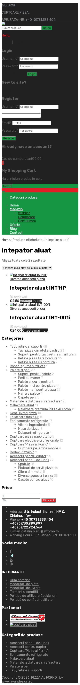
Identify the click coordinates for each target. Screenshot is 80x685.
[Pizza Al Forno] (21, 24)
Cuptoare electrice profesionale (34, 440)
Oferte (15, 225)
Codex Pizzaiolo (22, 452)
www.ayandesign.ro (17, 681)
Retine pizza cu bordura (36, 362)
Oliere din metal (30, 472)
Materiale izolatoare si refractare (35, 401)
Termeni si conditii (24, 592)
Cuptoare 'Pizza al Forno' (29, 444)
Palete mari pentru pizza (37, 390)
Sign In (7, 42)
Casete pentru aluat (33, 480)
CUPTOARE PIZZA (15, 12)
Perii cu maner (29, 378)
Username (10, 59)
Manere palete (29, 393)
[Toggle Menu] (3, 191)
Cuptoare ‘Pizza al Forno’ (29, 651)
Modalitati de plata (24, 584)
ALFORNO (9, 5)
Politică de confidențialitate (31, 600)
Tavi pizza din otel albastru (38, 350)
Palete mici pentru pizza (36, 386)
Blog (13, 229)
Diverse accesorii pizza (27, 279)
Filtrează (48, 500)
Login (58, 146)
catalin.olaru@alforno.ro (40, 531)
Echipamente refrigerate (29, 421)
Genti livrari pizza (23, 413)
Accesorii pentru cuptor (28, 456)
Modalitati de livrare (25, 588)
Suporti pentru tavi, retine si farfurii (46, 354)
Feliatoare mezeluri (24, 417)
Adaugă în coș (31, 301)
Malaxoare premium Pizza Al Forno (44, 409)
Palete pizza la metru (34, 382)
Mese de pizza (29, 429)
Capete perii (27, 397)
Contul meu (27, 221)
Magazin (16, 209)
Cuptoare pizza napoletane (30, 436)
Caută (47, 27)
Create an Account (45, 82)
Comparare (26, 217)
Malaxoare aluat (22, 405)
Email (6, 123)
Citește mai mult (35, 330)
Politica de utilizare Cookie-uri (33, 596)
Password (10, 66)
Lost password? (14, 74)
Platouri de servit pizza (36, 468)
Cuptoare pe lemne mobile (38, 448)
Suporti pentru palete (34, 374)
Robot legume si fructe (27, 366)
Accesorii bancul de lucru (29, 460)
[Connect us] (11, 551)
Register (20, 42)
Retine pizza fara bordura (37, 358)
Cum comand (20, 580)
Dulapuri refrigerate (33, 433)
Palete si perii (20, 370)
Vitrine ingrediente (32, 425)
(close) (6, 90)
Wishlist (24, 213)
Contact (16, 233)
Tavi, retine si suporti (26, 346)
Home (14, 205)
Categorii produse (23, 197)
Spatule (24, 464)
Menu (6, 186)
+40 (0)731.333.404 (40, 20)
